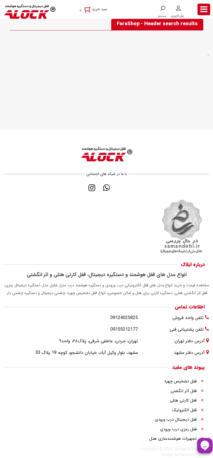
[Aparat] (121, 187)
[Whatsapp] (107, 187)
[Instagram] (92, 187)
